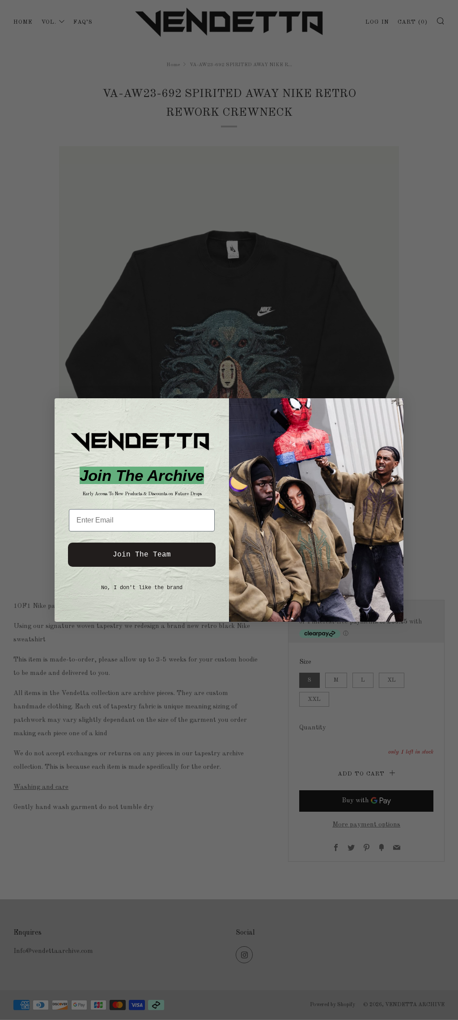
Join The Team (142, 555)
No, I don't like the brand (141, 588)
